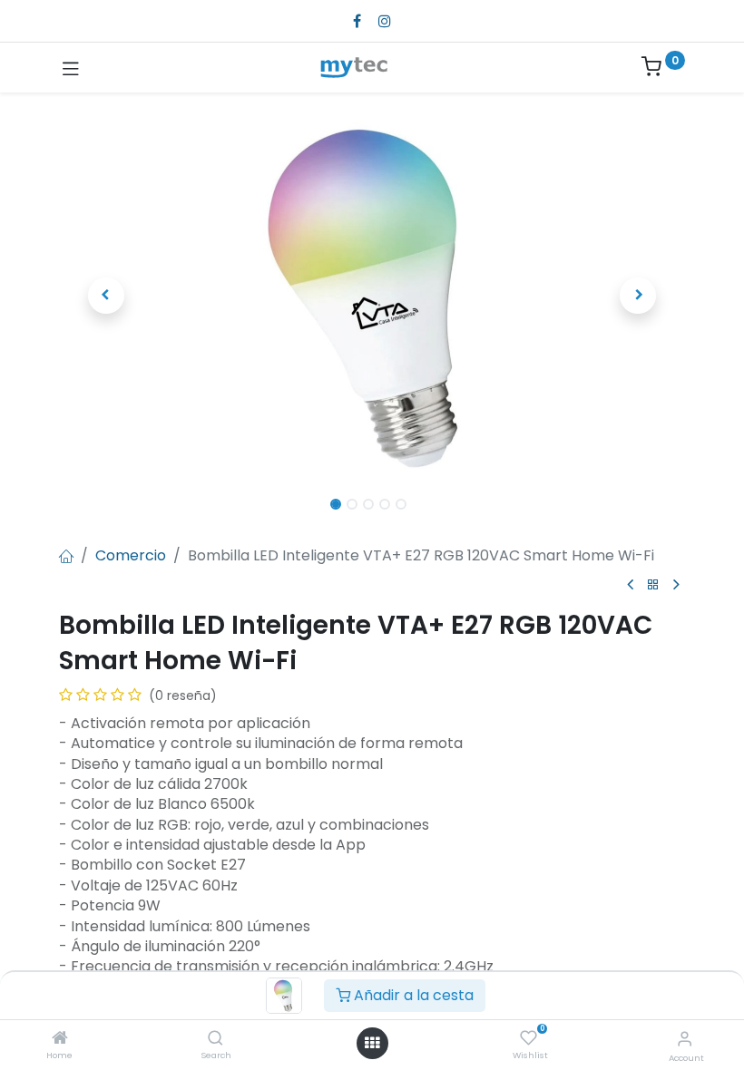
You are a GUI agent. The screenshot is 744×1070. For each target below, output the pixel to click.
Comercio (130, 555)
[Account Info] (684, 1038)
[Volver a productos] (653, 585)
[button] (106, 296)
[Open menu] (372, 1043)
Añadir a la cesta (412, 995)
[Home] (60, 1038)
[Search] (215, 1038)
